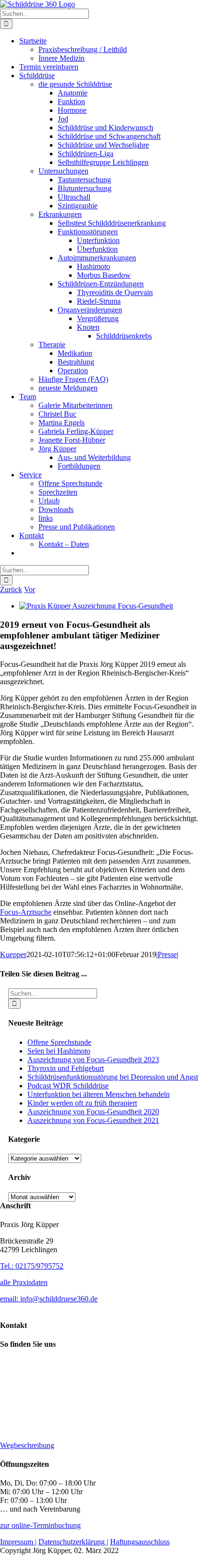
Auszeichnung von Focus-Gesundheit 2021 (93, 1120)
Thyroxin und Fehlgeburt (65, 1068)
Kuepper (13, 954)
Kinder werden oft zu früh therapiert (82, 1103)
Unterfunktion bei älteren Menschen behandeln (98, 1094)
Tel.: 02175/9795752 (31, 1266)
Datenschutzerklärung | (73, 1542)
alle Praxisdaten (24, 1282)
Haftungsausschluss (140, 1542)
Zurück (11, 589)
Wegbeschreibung (27, 1445)
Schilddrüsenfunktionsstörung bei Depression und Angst (112, 1077)
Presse (167, 954)
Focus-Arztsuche (25, 912)
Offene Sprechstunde (59, 1042)
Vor (29, 589)
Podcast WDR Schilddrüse (68, 1086)
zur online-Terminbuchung (40, 1525)
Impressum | (18, 1542)
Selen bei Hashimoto (58, 1051)
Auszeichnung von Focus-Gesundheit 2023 (93, 1059)
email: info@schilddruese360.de (49, 1299)
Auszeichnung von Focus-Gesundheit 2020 (93, 1112)
